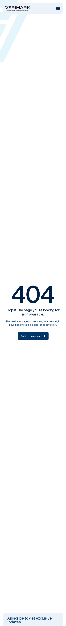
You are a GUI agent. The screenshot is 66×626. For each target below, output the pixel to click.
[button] (58, 8)
